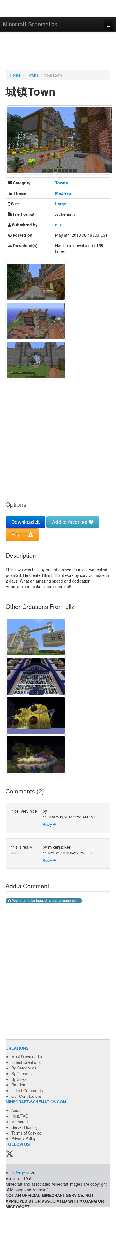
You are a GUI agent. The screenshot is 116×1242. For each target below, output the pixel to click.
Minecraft (19, 1121)
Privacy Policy (23, 1138)
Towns (32, 75)
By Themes (21, 1073)
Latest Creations (26, 1062)
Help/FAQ (19, 1116)
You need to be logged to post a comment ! (45, 900)
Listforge (17, 1173)
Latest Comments (27, 1090)
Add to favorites (70, 521)
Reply (48, 824)
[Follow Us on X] (10, 1154)
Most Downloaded (27, 1056)
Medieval (63, 193)
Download (23, 521)
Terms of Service (26, 1133)
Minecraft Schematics (30, 24)
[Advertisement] (58, 51)
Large (60, 203)
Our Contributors (26, 1096)
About (16, 1110)
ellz (58, 224)
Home (15, 75)
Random (18, 1085)
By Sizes (18, 1079)
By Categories (23, 1068)
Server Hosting (24, 1127)
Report (19, 534)
